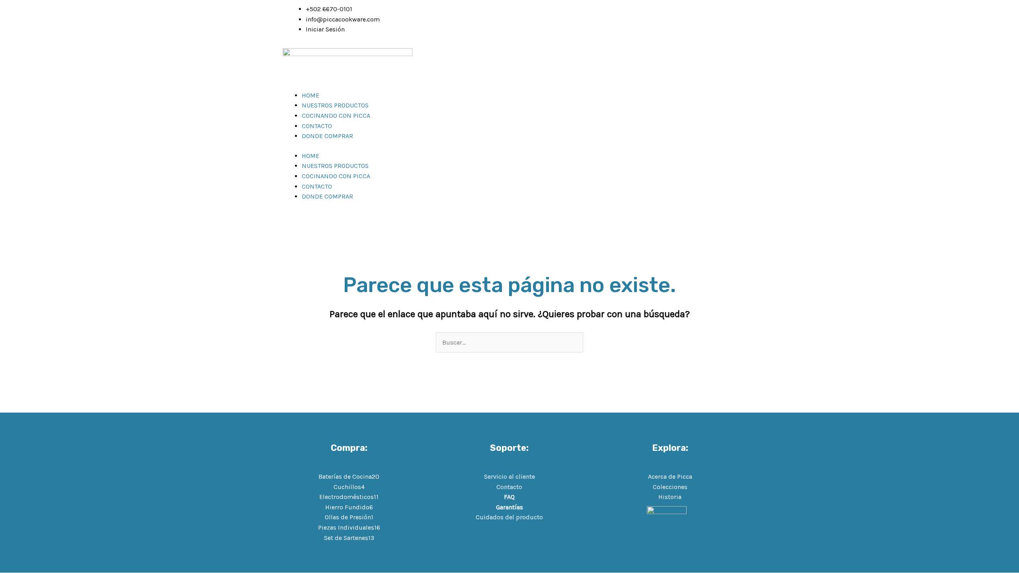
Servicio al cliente (509, 476)
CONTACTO (317, 126)
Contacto (509, 487)
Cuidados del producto (509, 517)
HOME (310, 95)
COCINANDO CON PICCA (336, 115)
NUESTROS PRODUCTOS (335, 105)
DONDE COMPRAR (327, 136)
